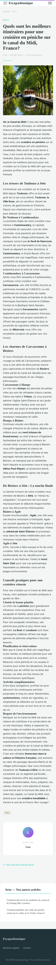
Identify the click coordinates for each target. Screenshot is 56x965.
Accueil (6, 11)
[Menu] (50, 3)
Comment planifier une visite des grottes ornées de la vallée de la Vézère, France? (26, 911)
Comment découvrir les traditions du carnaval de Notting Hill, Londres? (28, 901)
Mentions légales (11, 948)
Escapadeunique (18, 3)
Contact (27, 948)
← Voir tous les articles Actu (18, 864)
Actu (14, 11)
